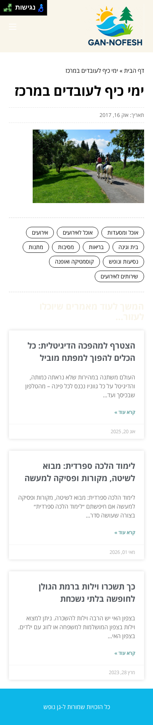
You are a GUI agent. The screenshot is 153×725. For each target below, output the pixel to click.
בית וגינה (128, 247)
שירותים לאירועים (119, 276)
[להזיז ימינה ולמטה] (10, 10)
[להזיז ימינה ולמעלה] (10, 6)
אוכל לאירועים (77, 232)
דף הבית (134, 70)
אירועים (40, 232)
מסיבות (66, 247)
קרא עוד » (124, 412)
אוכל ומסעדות (122, 232)
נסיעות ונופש (123, 261)
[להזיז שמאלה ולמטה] (6, 10)
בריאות (96, 247)
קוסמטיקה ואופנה (74, 261)
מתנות (36, 247)
